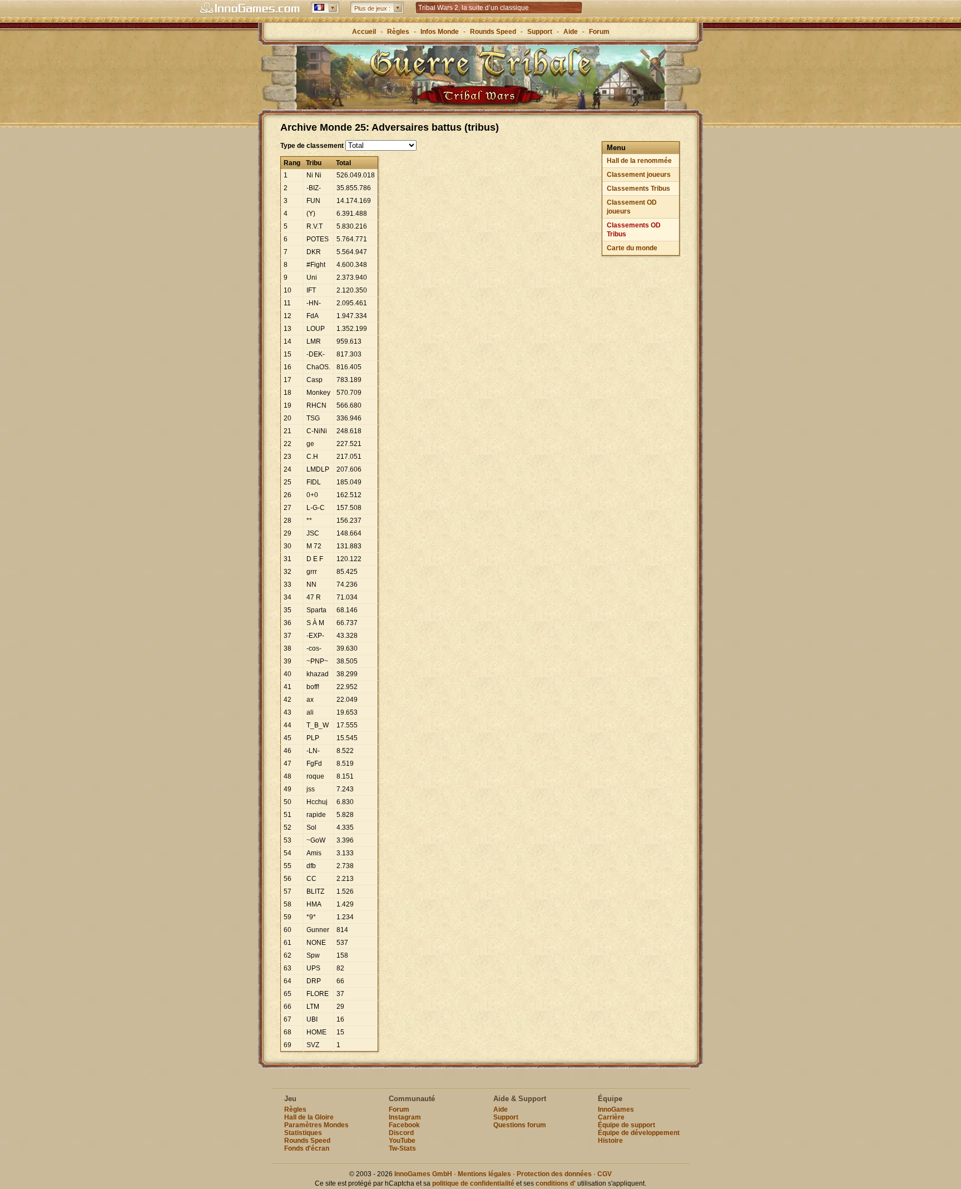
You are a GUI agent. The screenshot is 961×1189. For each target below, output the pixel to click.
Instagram (405, 1117)
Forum (599, 32)
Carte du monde (632, 248)
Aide (570, 32)
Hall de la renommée (639, 161)
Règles (398, 32)
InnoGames (616, 1109)
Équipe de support (626, 1125)
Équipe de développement (639, 1133)
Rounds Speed (493, 32)
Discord (401, 1133)
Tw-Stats (402, 1148)
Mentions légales (484, 1174)
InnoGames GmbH (423, 1174)
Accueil (364, 32)
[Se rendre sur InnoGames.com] (250, 8)
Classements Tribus (638, 188)
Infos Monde (439, 32)
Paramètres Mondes (316, 1125)
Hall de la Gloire (309, 1117)
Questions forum (519, 1125)
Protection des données (554, 1174)
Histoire (610, 1141)
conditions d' (556, 1183)
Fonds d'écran (306, 1148)
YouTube (402, 1141)
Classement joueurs (639, 175)
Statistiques (303, 1133)
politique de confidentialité (473, 1183)
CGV (604, 1174)
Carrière (611, 1117)
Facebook (404, 1125)
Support (539, 32)
